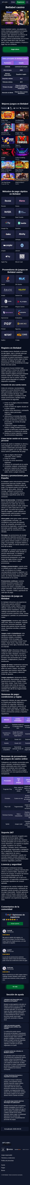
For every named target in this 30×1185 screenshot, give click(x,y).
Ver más (15, 986)
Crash (17, 108)
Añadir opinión (15, 923)
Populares (4, 108)
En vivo (11, 108)
